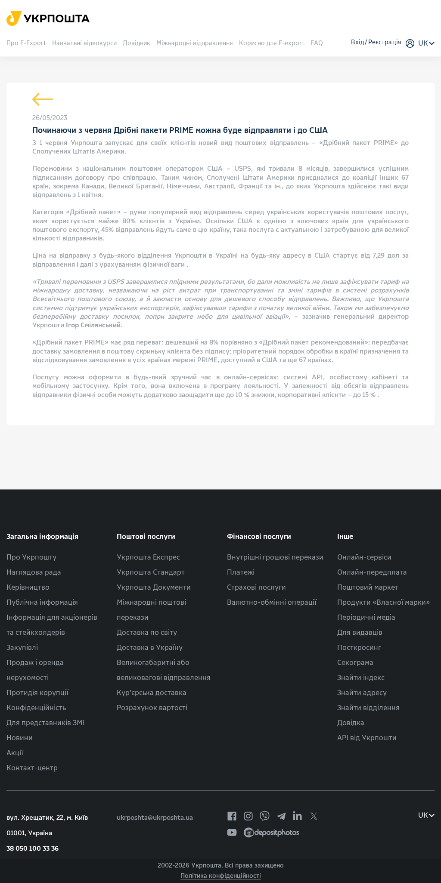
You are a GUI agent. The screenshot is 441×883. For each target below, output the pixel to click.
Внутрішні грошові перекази (275, 557)
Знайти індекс (361, 678)
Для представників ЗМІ (45, 723)
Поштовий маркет (367, 587)
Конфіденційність (36, 708)
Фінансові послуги (259, 536)
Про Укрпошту (31, 557)
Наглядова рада (33, 572)
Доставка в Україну (150, 647)
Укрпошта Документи (154, 587)
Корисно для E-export (271, 43)
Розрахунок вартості (152, 708)
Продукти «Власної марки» (383, 602)
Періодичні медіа (366, 617)
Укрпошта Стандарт (151, 572)
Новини (19, 738)
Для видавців (359, 632)
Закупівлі (22, 647)
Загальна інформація (42, 536)
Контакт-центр (32, 768)
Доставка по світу (147, 632)
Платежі (241, 572)
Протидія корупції (37, 693)
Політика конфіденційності (220, 876)
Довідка (350, 723)
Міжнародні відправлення (194, 43)
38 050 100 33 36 (32, 848)
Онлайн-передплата (372, 572)
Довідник (136, 43)
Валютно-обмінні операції (272, 602)
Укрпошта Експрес (148, 557)
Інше (345, 536)
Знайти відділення (368, 708)
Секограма (355, 662)
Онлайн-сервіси (364, 557)
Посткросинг (359, 647)
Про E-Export (26, 43)
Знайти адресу (362, 693)
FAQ (317, 43)
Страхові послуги (256, 587)
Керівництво (28, 587)
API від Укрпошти (367, 738)
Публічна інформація (42, 602)
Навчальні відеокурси (84, 43)
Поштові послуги (146, 536)
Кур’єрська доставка (151, 693)
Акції (14, 753)
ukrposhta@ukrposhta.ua (155, 817)
